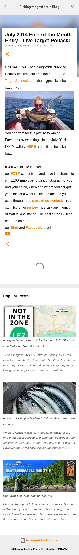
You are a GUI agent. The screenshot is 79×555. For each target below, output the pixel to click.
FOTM (15, 173)
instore (32, 207)
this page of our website (44, 200)
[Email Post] (7, 235)
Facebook (34, 227)
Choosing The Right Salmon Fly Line (27, 495)
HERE (31, 146)
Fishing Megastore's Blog (39, 7)
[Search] (73, 7)
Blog (14, 227)
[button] (7, 54)
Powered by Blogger (42, 540)
